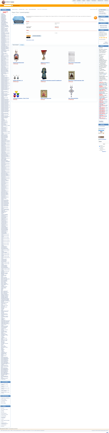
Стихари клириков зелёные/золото (4, 259)
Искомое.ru (104, 151)
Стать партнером (102, 126)
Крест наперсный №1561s (73, 98)
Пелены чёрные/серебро (5, 209)
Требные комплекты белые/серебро (4, 124)
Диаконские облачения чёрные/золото (4, 72)
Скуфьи (2, 54)
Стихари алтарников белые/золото (4, 215)
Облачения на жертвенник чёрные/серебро (5, 179)
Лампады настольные (4, 296)
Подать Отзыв (105, 43)
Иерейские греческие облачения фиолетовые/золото (5, 112)
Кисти (2, 304)
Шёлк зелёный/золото (4, 370)
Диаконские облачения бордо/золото (4, 60)
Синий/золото (3, 20)
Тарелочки (3, 351)
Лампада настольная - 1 (45, 62)
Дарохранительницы (4, 272)
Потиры (2, 325)
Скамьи (2, 336)
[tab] (15, 45)
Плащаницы (3, 318)
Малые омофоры (4, 51)
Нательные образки (4, 313)
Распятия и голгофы (4, 326)
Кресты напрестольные (5, 292)
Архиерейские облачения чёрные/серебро (5, 50)
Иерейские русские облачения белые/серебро (5, 78)
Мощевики (2, 349)
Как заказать (94, 0)
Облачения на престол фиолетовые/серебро (4, 193)
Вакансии (2, 426)
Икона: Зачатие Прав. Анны (46, 98)
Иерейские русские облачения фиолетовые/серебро (5, 92)
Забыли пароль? (101, 20)
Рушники (2, 312)
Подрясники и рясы (4, 211)
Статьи (2, 421)
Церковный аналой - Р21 (103, 118)
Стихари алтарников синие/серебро (4, 226)
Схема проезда (3, 415)
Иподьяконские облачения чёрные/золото (5, 157)
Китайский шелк (3, 355)
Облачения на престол (4, 180)
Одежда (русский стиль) (5, 271)
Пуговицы (2, 308)
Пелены (2, 199)
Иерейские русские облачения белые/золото (5, 77)
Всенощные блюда (4, 340)
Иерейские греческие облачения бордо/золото (5, 102)
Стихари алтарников (4, 214)
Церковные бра (3, 353)
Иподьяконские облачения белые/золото (5, 142)
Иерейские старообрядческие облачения (4, 120)
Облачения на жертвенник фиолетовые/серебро (5, 174)
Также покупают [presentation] (16, 44)
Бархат (2, 354)
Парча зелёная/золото (4, 360)
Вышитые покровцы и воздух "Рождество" (103, 103)
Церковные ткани (21, 9)
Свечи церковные (4, 327)
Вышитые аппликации (4, 302)
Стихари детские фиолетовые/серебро (4, 248)
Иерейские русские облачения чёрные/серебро (4, 96)
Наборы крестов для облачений (4, 306)
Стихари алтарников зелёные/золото (4, 221)
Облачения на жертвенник (5, 161)
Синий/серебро (3, 21)
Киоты (2, 289)
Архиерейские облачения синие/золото (5, 43)
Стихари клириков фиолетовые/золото (4, 265)
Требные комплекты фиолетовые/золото (4, 135)
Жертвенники (3, 333)
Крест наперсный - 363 (103, 112)
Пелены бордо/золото (4, 201)
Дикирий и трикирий (4, 273)
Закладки (2, 274)
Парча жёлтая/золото (4, 359)
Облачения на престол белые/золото (4, 181)
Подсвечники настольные (5, 322)
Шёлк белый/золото (4, 367)
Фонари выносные (4, 352)
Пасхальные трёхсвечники (5, 320)
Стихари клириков (4, 252)
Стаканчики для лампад (5, 299)
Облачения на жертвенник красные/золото (5, 168)
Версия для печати (93, 9)
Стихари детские (4, 233)
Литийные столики (4, 334)
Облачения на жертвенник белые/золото (5, 162)
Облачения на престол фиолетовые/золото (4, 192)
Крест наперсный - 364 (103, 107)
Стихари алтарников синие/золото (4, 224)
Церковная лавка (4, 331)
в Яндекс (101, 150)
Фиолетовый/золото (4, 22)
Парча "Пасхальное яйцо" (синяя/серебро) (5, 390)
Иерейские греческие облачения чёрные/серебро (4, 118)
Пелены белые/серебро (5, 200)
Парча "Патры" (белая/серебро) (74, 62)
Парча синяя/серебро (32, 9)
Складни (2, 285)
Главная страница (15, 9)
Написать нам (100, 0)
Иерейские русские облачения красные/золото (5, 85)
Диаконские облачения (4, 55)
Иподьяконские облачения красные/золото (5, 149)
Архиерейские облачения (5, 32)
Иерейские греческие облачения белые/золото (5, 99)
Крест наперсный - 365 (103, 109)
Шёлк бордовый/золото (5, 369)
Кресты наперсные (4, 291)
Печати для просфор (4, 316)
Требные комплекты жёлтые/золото (4, 127)
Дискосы (2, 341)
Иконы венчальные (4, 281)
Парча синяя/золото (4, 361)
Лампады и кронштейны (5, 294)
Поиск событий (3, 399)
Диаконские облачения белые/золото (4, 56)
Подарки (2, 319)
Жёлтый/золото (3, 18)
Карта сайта (3, 401)
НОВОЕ (2, 13)
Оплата (74, 0)
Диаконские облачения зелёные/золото (4, 63)
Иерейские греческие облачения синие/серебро (5, 110)
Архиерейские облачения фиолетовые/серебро (5, 47)
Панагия (2, 315)
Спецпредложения (4, 400)
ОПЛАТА (2, 410)
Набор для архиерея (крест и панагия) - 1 (103, 114)
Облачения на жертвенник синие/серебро (5, 171)
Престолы (2, 335)
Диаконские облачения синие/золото (4, 66)
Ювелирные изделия (4, 378)
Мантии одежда (3, 159)
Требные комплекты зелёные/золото (4, 129)
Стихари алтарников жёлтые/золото (4, 220)
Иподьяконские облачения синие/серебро (5, 152)
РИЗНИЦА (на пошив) (4, 25)
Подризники (3, 210)
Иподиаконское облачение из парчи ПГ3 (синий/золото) (51, 80)
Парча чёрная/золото (4, 365)
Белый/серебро (3, 16)
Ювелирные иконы (4, 286)
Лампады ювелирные (4, 297)
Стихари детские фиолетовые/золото (4, 246)
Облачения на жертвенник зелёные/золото (5, 167)
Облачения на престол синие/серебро (4, 190)
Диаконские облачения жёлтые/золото (4, 61)
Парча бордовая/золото (5, 358)
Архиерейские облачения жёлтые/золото (5, 38)
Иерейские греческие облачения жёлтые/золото (5, 104)
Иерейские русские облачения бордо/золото (5, 80)
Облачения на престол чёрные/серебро (4, 198)
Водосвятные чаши (4, 339)
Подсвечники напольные (5, 321)
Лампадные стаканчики (5, 300)
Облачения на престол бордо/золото (4, 184)
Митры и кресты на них (5, 310)
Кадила (2, 288)
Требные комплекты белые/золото (4, 123)
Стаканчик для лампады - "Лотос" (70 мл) (21, 98)
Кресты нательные (4, 293)
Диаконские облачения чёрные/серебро (4, 73)
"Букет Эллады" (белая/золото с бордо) (103, 84)
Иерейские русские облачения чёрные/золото (5, 94)
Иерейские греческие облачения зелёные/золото (5, 105)
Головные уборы (3, 53)
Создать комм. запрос (103, 27)
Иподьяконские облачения (5, 140)
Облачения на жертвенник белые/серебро (5, 164)
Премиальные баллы (4, 414)
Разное (2, 52)
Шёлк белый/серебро (4, 368)
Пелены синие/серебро (5, 205)
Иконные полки (3, 275)
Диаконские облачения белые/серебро (4, 58)
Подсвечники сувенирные (5, 323)
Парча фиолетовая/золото (5, 363)
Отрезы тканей (3, 15)
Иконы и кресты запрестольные (3, 287)
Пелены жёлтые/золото (5, 202)
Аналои (2, 332)
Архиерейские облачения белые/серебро (5, 35)
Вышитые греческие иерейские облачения (4, 28)
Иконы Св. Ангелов (4, 279)
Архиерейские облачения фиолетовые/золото (5, 46)
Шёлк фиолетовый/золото (5, 373)
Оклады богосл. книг (4, 314)
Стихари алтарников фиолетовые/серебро (4, 229)
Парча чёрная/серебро (4, 366)
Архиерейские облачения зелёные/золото (5, 40)
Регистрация (101, 19)
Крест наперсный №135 (103, 110)
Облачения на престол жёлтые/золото (4, 195)
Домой (84, 0)
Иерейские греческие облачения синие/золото (5, 108)
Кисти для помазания (4, 343)
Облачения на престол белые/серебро (4, 183)
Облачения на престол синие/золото (4, 189)
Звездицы (2, 342)
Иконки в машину (4, 277)
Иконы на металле (4, 283)
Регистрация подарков (102, 13)
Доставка (79, 0)
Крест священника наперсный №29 (103, 116)
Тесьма (2, 309)
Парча (27, 9)
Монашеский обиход (4, 160)
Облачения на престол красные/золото (4, 187)
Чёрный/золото (3, 23)
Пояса (2, 213)
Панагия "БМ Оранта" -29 (18, 80)
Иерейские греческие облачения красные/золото (5, 107)
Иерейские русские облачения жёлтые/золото (5, 82)
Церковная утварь (4, 338)
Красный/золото (3, 19)
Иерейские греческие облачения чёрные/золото (5, 116)
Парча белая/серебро (4, 357)
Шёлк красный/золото (4, 371)
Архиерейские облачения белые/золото (5, 34)
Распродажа (3, 14)
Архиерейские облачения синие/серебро (5, 44)
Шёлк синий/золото (4, 372)
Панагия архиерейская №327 (18, 62)
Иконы (2, 276)
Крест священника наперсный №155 (103, 106)
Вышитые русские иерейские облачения (4, 30)
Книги (2, 290)
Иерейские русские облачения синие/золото (5, 86)
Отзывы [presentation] (22, 44)
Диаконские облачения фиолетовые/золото (4, 69)
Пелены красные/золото (5, 203)
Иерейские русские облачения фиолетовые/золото (5, 90)
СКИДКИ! (100, 80)
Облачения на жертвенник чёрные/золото (5, 177)
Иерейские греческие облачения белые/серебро (5, 101)
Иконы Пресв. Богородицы (5, 278)
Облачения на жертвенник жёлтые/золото (5, 176)
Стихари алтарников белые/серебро (4, 217)
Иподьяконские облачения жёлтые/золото (5, 146)
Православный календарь (5, 420)
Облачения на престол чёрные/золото (4, 196)
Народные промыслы (4, 311)
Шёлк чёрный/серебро (4, 376)
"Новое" (104, 74)
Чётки (2, 377)
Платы (2, 317)
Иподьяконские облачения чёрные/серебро (5, 158)
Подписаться (101, 121)
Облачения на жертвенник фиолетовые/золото (5, 173)
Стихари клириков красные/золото (4, 261)
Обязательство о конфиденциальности (4, 423)
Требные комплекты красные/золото (4, 130)
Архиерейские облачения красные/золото (5, 41)
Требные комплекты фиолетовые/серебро (4, 136)
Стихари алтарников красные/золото (4, 223)
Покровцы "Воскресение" (103, 101)
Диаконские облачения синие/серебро (4, 67)
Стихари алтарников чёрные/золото (4, 230)
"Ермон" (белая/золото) (103, 88)
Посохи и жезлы (3, 324)
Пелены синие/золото (4, 204)
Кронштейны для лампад (5, 298)
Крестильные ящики (4, 347)
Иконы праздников (4, 280)
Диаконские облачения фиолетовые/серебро (4, 70)
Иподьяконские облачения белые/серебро (5, 143)
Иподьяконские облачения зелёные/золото (5, 148)
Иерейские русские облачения (4, 75)
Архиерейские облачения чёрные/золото (5, 49)
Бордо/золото (3, 17)
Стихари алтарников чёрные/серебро (4, 232)
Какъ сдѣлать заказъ (4, 409)
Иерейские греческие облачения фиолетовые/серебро (5, 114)
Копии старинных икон (4, 284)
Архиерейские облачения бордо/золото (5, 37)
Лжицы (2, 348)
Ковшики (2, 344)
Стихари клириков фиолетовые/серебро (4, 267)
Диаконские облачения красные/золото (4, 64)
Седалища (2, 337)
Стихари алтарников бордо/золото (4, 218)
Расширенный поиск (16, 5)
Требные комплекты (4, 121)
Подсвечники (3, 379)
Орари (2, 74)
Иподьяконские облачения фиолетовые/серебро (5, 155)
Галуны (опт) (3, 303)
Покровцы (2, 212)
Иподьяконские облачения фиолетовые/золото (5, 154)
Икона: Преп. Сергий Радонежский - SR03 (76, 80)
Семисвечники (3, 328)
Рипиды (2, 350)
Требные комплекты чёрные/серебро (4, 139)
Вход (100, 18)
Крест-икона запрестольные (3, 346)
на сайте (101, 145)
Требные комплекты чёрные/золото (4, 138)
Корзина (88, 0)
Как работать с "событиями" (3, 417)
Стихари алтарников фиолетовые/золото (4, 227)
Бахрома (2, 301)
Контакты (2, 408)
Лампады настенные (4, 295)
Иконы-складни (3, 282)
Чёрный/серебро (3, 24)
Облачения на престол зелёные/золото (4, 186)
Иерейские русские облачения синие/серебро (5, 88)
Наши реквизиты (3, 413)
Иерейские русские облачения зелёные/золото (5, 83)
